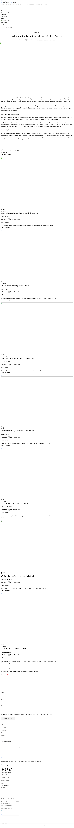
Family (13, 144)
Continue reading (5, 227)
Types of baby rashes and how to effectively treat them (20, 213)
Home (2, 27)
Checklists (5, 144)
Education (3, 211)
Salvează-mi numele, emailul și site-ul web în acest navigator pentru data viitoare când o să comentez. (27, 714)
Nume (3, 692)
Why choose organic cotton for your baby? (15, 503)
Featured (3, 283)
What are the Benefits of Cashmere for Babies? (17, 576)
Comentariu (4, 674)
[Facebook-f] (3, 769)
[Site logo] (5, 1)
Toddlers (3, 428)
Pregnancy (9, 27)
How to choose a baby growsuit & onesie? (15, 286)
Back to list (4, 152)
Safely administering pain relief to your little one (17, 431)
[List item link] (37, 774)
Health (20, 144)
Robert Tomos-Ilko (31, 40)
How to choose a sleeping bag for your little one (17, 358)
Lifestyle (28, 144)
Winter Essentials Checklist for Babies (14, 648)
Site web (3, 706)
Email (3, 699)
